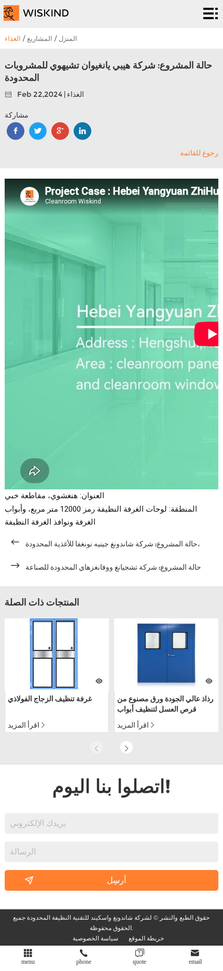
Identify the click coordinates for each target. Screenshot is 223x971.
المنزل (68, 38)
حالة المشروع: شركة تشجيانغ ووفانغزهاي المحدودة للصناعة (113, 567)
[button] (126, 747)
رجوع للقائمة (199, 152)
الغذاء (13, 38)
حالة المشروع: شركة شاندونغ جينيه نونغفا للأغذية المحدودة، (112, 543)
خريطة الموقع (146, 937)
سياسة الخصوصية (95, 937)
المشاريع (39, 38)
